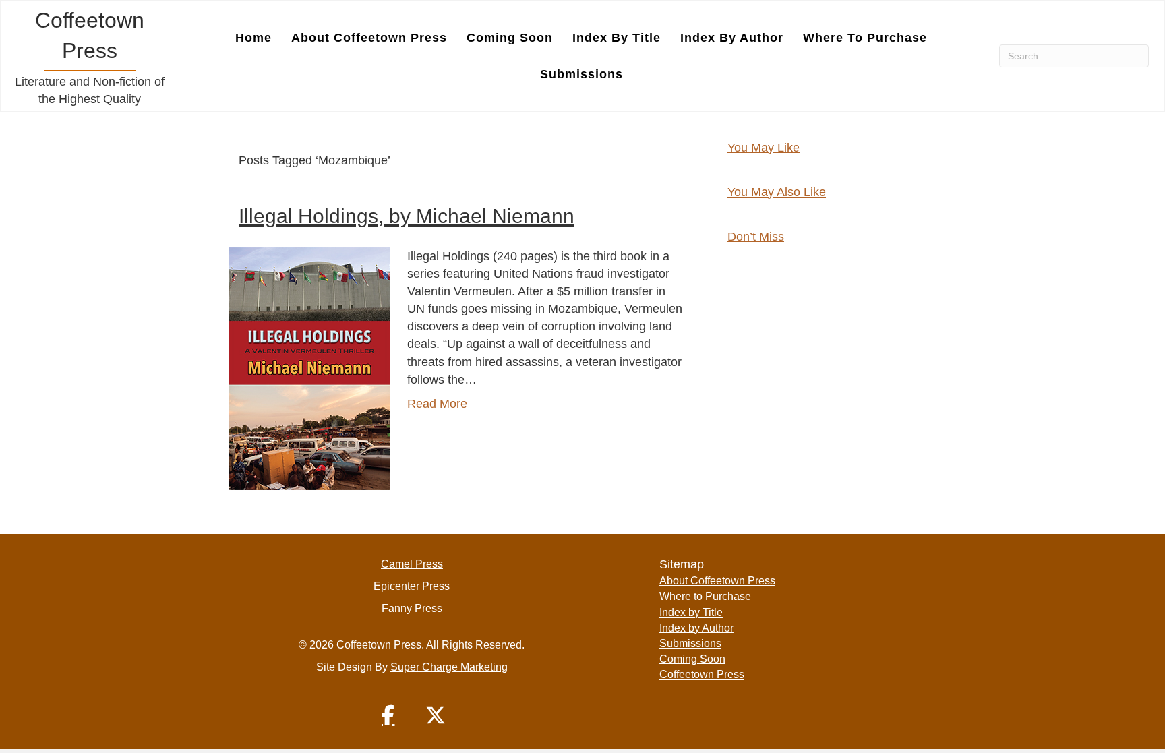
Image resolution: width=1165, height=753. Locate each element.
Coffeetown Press (701, 674)
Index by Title (616, 37)
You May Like (763, 147)
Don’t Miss (755, 236)
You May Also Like (776, 192)
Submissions (581, 74)
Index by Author (731, 37)
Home (253, 37)
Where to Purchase (865, 37)
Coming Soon (510, 37)
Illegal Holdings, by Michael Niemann (406, 216)
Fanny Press (412, 608)
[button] (388, 715)
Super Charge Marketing (449, 667)
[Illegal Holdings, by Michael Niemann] (309, 368)
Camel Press (412, 564)
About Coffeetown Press (369, 37)
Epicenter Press (412, 586)
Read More (437, 404)
